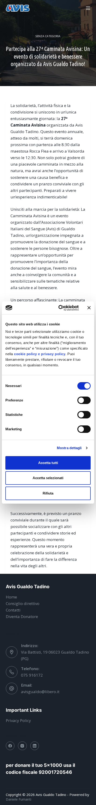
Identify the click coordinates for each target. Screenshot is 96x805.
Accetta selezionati (48, 478)
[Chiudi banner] (89, 307)
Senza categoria (47, 36)
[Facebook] (10, 746)
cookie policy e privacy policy (39, 354)
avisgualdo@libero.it (40, 691)
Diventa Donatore (22, 616)
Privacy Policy (18, 720)
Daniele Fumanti (18, 799)
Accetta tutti (48, 463)
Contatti (13, 610)
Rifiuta (48, 493)
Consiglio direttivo (22, 603)
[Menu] (88, 8)
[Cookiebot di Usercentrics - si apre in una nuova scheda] (59, 308)
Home (11, 597)
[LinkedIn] (34, 746)
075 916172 (32, 675)
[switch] (84, 400)
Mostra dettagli (69, 448)
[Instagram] (22, 746)
